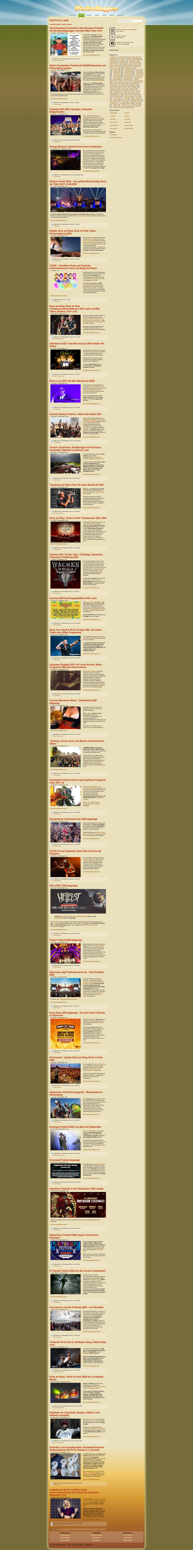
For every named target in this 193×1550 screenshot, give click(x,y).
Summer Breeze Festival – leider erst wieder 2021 (75, 414)
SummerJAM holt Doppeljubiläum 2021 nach (73, 598)
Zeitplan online (117, 107)
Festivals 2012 (128, 72)
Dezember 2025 (114, 125)
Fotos (104, 15)
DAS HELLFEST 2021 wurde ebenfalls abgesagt (73, 916)
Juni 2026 (112, 116)
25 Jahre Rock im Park (99, 1386)
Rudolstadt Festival (88, 286)
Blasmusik (123, 61)
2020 (84, 580)
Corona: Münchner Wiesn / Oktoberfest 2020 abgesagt (73, 701)
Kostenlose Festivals (96, 1535)
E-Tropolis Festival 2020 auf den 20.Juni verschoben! (77, 1271)
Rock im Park (92, 523)
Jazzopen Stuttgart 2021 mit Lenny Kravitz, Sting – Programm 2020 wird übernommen (76, 666)
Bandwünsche (114, 59)
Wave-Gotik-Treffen (136, 104)
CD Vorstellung (122, 62)
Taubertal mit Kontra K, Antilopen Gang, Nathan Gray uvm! (77, 1343)
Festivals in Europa (123, 80)
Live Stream (121, 93)
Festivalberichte (136, 66)
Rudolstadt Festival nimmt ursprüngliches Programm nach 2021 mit (77, 781)
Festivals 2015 (128, 73)
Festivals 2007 (139, 69)
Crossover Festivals (133, 64)
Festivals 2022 (138, 76)
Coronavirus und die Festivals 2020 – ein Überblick (76, 1307)
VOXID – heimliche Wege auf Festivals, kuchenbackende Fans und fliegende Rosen (73, 267)
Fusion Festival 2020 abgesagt (65, 940)
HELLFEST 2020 (57, 921)
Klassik (112, 89)
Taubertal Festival (88, 1353)
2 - (61, 1529)
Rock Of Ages (92, 638)
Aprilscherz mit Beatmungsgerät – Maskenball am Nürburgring (75, 1093)
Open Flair (86, 492)
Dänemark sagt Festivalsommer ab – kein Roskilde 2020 (76, 973)
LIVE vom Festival (132, 93)
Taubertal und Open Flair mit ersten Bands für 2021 (76, 485)
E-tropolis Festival (95, 1279)
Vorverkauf (138, 103)
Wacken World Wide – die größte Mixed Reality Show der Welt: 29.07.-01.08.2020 (77, 182)
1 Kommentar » (57, 176)
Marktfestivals (113, 95)
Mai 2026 (127, 116)
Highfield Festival (90, 1419)
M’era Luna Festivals (94, 386)
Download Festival (99, 1164)
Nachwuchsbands (114, 96)
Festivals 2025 (137, 78)
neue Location (138, 96)
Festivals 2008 (117, 71)
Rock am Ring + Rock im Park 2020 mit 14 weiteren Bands (76, 1378)
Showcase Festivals (136, 100)
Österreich (138, 97)
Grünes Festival (114, 85)
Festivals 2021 (127, 76)
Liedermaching (127, 92)
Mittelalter (136, 95)
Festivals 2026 (116, 79)
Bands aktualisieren (65, 1537)
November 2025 (129, 125)
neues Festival (128, 97)
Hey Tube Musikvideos (116, 137)
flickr (89, 725)
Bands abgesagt (134, 58)
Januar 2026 (128, 122)
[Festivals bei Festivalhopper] (96, 6)
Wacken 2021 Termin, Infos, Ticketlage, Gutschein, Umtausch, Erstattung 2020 (76, 555)
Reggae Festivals (135, 99)
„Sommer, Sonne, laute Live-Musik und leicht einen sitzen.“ (76, 742)
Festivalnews (128, 68)
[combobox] (130, 20)
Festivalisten (113, 134)
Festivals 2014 (117, 73)
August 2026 (113, 113)
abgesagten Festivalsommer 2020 (93, 117)
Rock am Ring (94, 321)
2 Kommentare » (57, 260)
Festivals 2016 (139, 73)
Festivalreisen (128, 69)
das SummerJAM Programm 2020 (95, 608)
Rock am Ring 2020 (93, 239)
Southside (86, 458)
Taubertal (86, 859)
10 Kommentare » (57, 1337)
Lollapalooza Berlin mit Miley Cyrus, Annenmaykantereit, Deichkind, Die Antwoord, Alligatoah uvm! (74, 1492)
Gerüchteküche (122, 83)
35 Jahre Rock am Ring (92, 1388)
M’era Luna (100, 458)
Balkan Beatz (135, 57)
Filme (125, 82)
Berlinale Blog (113, 61)
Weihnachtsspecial (127, 106)
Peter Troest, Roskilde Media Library (66, 999)
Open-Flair (92, 859)
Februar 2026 (113, 122)
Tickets (89, 15)
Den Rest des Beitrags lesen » (59, 98)
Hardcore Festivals (126, 85)
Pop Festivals (116, 99)
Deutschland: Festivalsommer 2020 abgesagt (73, 819)
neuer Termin (116, 97)
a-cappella (112, 57)
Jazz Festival (133, 88)
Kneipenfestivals (114, 90)
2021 (89, 580)
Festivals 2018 (128, 75)
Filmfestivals (133, 82)
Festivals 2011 (117, 72)
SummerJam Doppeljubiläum (94, 602)
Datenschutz (89, 1544)
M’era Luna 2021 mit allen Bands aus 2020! (72, 381)
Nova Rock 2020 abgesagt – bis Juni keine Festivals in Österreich (77, 1014)
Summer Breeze (87, 427)
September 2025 (129, 128)
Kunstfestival (116, 92)
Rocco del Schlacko (97, 761)
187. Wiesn (88, 713)
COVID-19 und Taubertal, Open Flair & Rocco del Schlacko (75, 852)
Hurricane (98, 457)
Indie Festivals (132, 86)
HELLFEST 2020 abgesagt (63, 886)
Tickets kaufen (134, 102)
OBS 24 (85, 164)
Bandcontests (113, 58)
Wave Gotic (124, 104)
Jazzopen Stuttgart (90, 671)
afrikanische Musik (124, 57)
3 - (63, 1529)
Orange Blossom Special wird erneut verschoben (75, 147)
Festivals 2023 (116, 78)
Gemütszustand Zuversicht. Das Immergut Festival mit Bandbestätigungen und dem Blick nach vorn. (76, 29)
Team (68, 1544)
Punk (125, 99)
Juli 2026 (127, 113)
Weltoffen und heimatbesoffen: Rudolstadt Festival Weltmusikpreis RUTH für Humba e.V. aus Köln (76, 1448)
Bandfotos (123, 58)
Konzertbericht (126, 90)
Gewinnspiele (133, 83)
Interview (124, 88)
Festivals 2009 (128, 71)
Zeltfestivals (128, 107)
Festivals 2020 (117, 76)
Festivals (73, 15)
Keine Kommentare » (58, 60)
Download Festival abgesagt (64, 1160)
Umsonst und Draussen (125, 103)
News (81, 15)
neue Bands (126, 96)
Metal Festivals (125, 95)
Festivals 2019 (139, 75)
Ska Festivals (113, 102)
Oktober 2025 (113, 128)
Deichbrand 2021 (95, 351)
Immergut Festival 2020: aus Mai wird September (75, 1127)
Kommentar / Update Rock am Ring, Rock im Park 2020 (76, 1058)
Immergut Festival (91, 1131)
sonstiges (123, 102)
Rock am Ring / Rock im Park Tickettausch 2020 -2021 (78, 518)
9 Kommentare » (57, 141)
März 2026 (127, 119)
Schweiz (124, 100)
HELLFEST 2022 (59, 918)
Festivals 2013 (139, 72)
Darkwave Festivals (115, 65)
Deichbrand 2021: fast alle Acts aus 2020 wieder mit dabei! (76, 344)
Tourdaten (112, 103)
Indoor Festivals (114, 88)
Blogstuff (131, 61)
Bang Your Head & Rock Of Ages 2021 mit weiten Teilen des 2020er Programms (75, 631)
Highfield (91, 458)
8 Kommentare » (57, 593)
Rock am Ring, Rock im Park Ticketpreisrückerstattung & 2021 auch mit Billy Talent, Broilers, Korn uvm (74, 309)
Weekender (116, 106)
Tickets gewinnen (96, 1537)
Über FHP (120, 15)
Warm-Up (115, 104)
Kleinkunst (132, 89)
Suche (111, 15)
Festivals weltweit (138, 80)
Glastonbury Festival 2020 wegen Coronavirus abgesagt (73, 1236)
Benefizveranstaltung (134, 59)
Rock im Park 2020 (88, 240)
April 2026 (112, 119)
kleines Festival (121, 89)
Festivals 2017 (117, 75)
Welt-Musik (138, 106)
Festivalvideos (117, 82)
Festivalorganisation (115, 69)
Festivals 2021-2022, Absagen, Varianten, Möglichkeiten (71, 110)
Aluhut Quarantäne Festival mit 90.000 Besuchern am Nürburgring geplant (77, 66)
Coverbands (122, 64)
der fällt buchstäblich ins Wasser (94, 420)
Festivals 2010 (139, 71)
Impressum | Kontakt (77, 1544)
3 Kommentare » (57, 104)
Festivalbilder (117, 68)
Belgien (123, 59)
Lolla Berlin (86, 1502)
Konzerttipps (137, 90)
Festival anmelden (65, 1535)
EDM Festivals (127, 65)
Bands (97, 15)
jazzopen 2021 (100, 685)
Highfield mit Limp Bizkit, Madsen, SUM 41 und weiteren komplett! (74, 1414)
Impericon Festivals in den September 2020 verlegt (76, 1189)
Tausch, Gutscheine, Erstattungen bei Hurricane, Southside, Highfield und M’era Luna (75, 448)
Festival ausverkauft (123, 66)
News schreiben (65, 1540)
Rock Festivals (114, 100)
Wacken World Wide (85, 215)
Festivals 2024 (127, 78)
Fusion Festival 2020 (97, 945)
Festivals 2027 (127, 79)
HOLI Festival (121, 86)
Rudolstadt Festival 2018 (93, 278)
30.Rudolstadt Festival (92, 1471)
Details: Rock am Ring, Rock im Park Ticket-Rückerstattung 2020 (72, 232)
